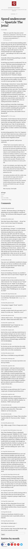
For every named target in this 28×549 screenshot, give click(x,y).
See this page (11, 116)
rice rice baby (4, 197)
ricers (2, 194)
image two (4, 299)
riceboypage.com (7, 40)
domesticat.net (14, 8)
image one (22, 297)
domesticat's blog (6, 199)
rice (2, 196)
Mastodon (4, 546)
